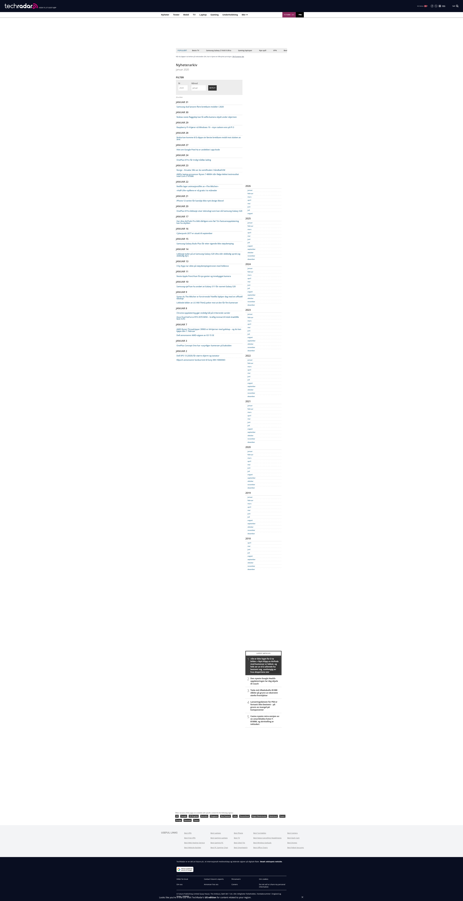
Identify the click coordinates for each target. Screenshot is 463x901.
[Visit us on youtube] (439, 6)
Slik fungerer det (238, 56)
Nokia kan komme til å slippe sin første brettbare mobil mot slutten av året (209, 138)
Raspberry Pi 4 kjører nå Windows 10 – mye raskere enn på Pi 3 (205, 127)
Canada (183, 816)
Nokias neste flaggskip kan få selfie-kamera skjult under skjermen (207, 117)
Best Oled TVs (239, 843)
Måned (194, 83)
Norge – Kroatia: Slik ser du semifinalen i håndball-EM (201, 170)
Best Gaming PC (217, 843)
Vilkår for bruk (182, 879)
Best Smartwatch (241, 847)
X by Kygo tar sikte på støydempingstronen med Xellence (203, 266)
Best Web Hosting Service (194, 843)
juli (249, 210)
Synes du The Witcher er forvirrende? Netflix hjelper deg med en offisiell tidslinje (209, 297)
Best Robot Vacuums (295, 847)
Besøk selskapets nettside (271, 861)
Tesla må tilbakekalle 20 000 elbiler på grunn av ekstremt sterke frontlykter (264, 693)
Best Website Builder (192, 847)
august (250, 213)
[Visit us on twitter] (436, 6)
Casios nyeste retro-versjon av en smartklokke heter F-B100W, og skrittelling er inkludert (264, 720)
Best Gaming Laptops (219, 838)
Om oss (180, 884)
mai (249, 203)
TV (194, 15)
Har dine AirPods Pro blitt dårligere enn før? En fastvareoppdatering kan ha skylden (208, 222)
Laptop (203, 15)
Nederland (273, 816)
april (249, 200)
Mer (244, 15)
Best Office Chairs (260, 847)
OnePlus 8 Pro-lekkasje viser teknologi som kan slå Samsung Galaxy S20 (209, 211)
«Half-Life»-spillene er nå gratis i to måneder (197, 190)
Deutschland (244, 816)
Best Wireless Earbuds (262, 843)
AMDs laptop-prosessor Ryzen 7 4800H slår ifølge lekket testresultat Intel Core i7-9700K (208, 175)
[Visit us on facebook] (432, 6)
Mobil (186, 15)
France (196, 820)
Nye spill (262, 50)
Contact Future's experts (214, 879)
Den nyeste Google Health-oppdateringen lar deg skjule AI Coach (264, 681)
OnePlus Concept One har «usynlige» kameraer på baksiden (204, 345)
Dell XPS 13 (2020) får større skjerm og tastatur (198, 355)
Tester (176, 15)
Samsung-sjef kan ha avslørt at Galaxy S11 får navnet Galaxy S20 (206, 286)
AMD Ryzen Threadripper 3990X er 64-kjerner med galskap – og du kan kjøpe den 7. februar (209, 330)
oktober (250, 252)
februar (250, 193)
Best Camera (292, 833)
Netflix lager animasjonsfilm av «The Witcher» (197, 186)
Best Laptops (216, 833)
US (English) (193, 816)
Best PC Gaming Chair (219, 847)
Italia (235, 816)
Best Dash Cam (293, 838)
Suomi (282, 816)
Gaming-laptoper (245, 50)
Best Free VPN (189, 838)
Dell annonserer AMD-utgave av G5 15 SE (195, 335)
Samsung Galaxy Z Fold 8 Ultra (218, 50)
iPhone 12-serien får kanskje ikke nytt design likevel (200, 200)
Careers (235, 884)
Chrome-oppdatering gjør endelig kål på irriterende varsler (203, 313)
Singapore (214, 816)
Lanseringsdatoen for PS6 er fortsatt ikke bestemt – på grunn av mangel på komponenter (263, 705)
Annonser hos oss (211, 884)
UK (177, 816)
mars (249, 197)
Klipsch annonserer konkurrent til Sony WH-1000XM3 (201, 360)
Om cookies (263, 879)
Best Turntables (259, 833)
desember (251, 259)
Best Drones (292, 843)
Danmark (187, 820)
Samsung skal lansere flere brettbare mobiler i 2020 (200, 106)
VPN (275, 50)
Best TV (237, 838)
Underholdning (230, 15)
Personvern (236, 879)
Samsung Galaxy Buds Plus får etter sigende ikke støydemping (205, 243)
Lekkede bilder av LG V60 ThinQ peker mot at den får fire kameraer (207, 302)
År (179, 83)
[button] (455, 6)
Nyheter (165, 15)
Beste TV (195, 50)
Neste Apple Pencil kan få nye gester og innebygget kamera (204, 276)
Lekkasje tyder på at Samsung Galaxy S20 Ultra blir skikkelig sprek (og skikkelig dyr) (208, 255)
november (251, 256)
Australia (204, 816)
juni (249, 207)
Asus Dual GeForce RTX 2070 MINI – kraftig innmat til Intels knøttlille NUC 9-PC (208, 318)
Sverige (178, 820)
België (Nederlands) (259, 816)
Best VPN (187, 833)
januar (250, 190)
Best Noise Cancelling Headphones (267, 838)
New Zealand (225, 816)
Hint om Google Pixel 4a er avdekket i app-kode (198, 149)
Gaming (215, 15)
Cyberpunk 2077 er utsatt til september (194, 233)
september (251, 249)
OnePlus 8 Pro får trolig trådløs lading (194, 160)
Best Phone (238, 833)
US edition (210, 897)
